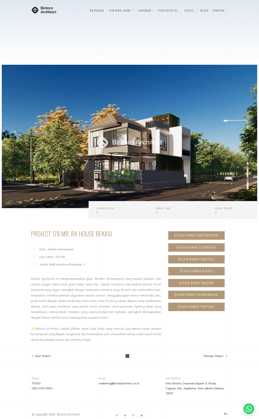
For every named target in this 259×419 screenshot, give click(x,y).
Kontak (219, 10)
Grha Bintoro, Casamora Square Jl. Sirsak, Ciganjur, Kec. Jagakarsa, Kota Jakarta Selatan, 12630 (195, 388)
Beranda (97, 10)
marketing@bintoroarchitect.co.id (119, 383)
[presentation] (8, 201)
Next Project (43, 355)
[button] (248, 409)
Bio (225, 413)
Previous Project (214, 355)
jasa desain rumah (138, 328)
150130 (36, 383)
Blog (205, 10)
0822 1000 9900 (42, 388)
